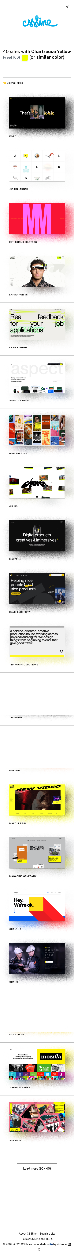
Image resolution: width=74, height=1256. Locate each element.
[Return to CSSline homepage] (40, 21)
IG (69, 1244)
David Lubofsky (19, 611)
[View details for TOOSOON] (37, 694)
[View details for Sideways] (37, 1117)
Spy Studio (16, 1034)
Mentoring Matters (23, 242)
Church (14, 506)
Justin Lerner (18, 189)
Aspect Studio (19, 400)
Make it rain (17, 823)
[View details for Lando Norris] (37, 271)
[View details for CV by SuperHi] (37, 324)
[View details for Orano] (37, 958)
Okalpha (15, 929)
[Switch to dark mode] (67, 7)
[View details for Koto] (37, 112)
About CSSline (28, 1233)
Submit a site (47, 1233)
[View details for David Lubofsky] (37, 588)
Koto (12, 136)
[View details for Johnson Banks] (37, 1064)
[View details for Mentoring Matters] (37, 218)
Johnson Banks (19, 1087)
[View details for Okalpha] (37, 905)
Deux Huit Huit (19, 453)
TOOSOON (15, 717)
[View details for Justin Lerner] (37, 165)
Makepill (15, 559)
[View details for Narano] (37, 747)
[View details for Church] (37, 482)
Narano (14, 770)
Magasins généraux (22, 876)
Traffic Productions (23, 664)
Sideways (15, 1140)
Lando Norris (18, 294)
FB (46, 1238)
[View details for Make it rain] (37, 800)
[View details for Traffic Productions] (37, 641)
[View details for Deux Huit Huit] (37, 430)
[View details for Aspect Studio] (37, 377)
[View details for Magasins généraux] (37, 852)
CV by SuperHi (18, 347)
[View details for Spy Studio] (37, 1011)
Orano (13, 981)
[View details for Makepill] (37, 535)
